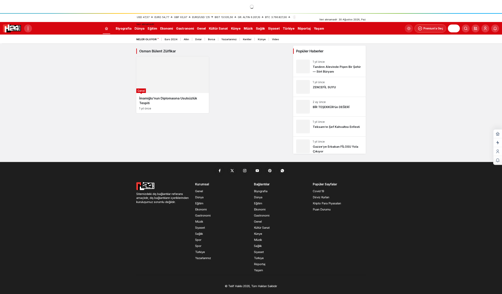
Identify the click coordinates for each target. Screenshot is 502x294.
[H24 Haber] (12, 28)
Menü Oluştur (305, 17)
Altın (186, 39)
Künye (262, 39)
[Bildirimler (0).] (497, 160)
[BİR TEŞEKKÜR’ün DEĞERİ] (329, 107)
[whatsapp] (282, 170)
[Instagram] (244, 170)
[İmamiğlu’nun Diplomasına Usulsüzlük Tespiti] (172, 85)
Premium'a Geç (433, 28)
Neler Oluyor (146, 39)
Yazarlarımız (229, 39)
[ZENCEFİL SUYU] (329, 87)
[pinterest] (270, 170)
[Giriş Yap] (485, 28)
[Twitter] (232, 170)
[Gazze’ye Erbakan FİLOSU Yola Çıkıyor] (329, 145)
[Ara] (466, 28)
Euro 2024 (171, 39)
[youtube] (257, 170)
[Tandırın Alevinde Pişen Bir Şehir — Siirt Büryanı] (329, 67)
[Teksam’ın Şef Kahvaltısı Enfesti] (329, 126)
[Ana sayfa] (106, 28)
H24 (453, 28)
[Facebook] (219, 170)
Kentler (247, 39)
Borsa (211, 39)
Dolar (198, 39)
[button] (475, 28)
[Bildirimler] (495, 28)
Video (275, 39)
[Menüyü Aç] (28, 28)
